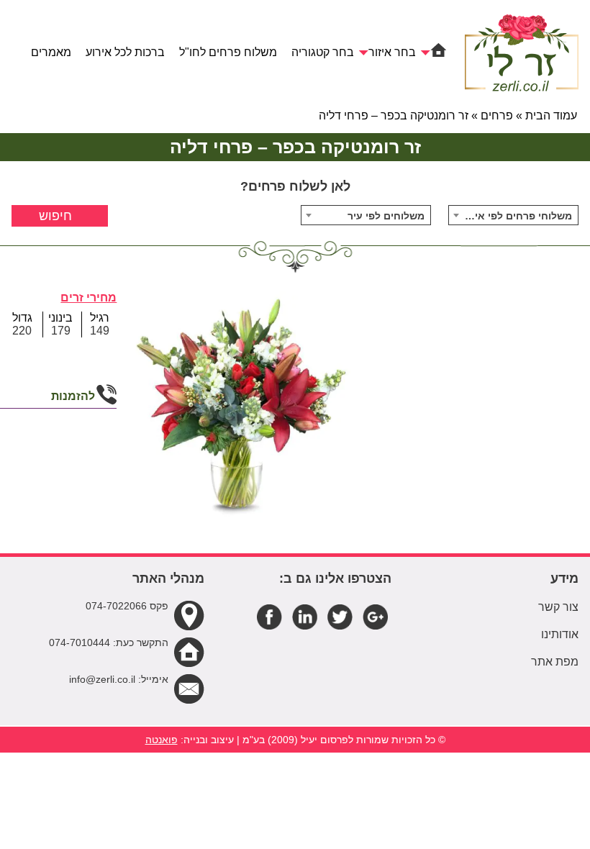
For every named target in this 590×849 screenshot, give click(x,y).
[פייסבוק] (269, 616)
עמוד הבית (551, 115)
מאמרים (51, 52)
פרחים (497, 115)
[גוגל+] (375, 616)
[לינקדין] (305, 616)
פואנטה (161, 739)
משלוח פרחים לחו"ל (228, 52)
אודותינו (559, 634)
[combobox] (513, 215)
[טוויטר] (340, 616)
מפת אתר (554, 661)
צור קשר (558, 607)
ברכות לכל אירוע (125, 52)
